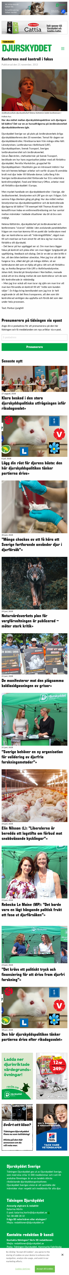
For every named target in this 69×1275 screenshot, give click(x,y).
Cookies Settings (22, 1269)
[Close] (62, 1254)
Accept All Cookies (45, 1269)
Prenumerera (34, 347)
